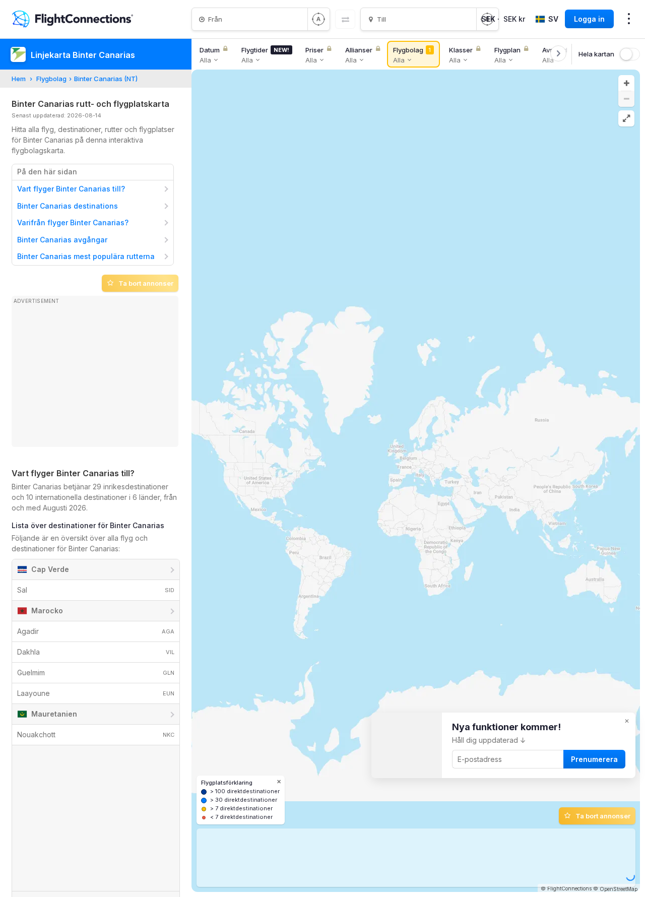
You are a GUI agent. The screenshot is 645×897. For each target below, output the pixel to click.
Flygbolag (51, 79)
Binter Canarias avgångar (62, 239)
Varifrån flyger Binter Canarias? (72, 222)
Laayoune (95, 693)
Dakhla (95, 652)
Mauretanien (54, 714)
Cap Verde (50, 569)
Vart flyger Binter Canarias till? (71, 188)
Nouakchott (95, 734)
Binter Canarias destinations (67, 206)
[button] (626, 83)
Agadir (95, 631)
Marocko (47, 610)
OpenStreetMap (618, 889)
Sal (95, 590)
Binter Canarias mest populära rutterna (86, 256)
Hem (19, 79)
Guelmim (95, 672)
